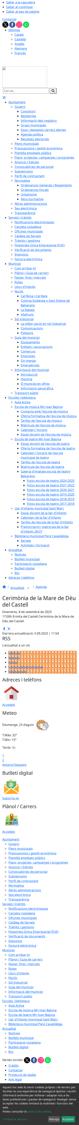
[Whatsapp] (26, 24)
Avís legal (15, 1079)
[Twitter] (5, 24)
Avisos (13, 662)
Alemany (21, 48)
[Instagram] (19, 24)
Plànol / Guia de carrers (25, 959)
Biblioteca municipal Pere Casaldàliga (35, 1024)
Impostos (15, 941)
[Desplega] (28, 588)
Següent (20, 765)
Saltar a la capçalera (20, 2)
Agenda (41, 587)
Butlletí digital (18, 1047)
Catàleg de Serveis (21, 922)
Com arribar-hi (19, 955)
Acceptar (68, 1119)
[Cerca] (53, 91)
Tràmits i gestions (21, 927)
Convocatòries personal (25, 667)
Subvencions (17, 876)
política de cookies (39, 1111)
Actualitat (17, 588)
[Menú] (4, 97)
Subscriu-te (10, 798)
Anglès (19, 44)
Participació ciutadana (24, 1042)
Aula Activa (16, 1005)
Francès (20, 53)
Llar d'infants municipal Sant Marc (33, 1019)
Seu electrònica (19, 895)
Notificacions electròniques (28, 909)
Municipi (8, 950)
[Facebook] (12, 24)
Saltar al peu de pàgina (22, 11)
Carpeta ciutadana (21, 913)
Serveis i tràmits (14, 904)
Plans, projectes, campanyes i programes (38, 862)
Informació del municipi (25, 992)
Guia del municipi (21, 987)
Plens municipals (20, 848)
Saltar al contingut (19, 7)
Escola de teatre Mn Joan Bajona (31, 1015)
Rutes (12, 969)
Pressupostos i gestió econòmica (32, 853)
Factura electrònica (22, 945)
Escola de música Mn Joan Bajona (32, 1010)
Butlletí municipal (21, 1038)
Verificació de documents (26, 936)
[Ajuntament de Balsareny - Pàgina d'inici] (24, 77)
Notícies (14, 653)
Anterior (8, 765)
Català (19, 35)
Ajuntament (10, 839)
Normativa (16, 885)
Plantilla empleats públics (26, 858)
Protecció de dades (22, 1075)
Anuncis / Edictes (20, 867)
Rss (10, 1052)
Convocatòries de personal (27, 872)
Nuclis (12, 978)
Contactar (9, 19)
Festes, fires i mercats (24, 964)
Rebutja (54, 1119)
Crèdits (13, 1065)
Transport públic (20, 996)
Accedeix (8, 705)
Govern (13, 844)
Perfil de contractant (23, 881)
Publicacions (17, 671)
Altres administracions (24, 890)
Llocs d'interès (18, 973)
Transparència (18, 899)
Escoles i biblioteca (16, 1001)
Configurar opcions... (16, 1119)
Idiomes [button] (14, 30)
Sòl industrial (17, 982)
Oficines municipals (22, 918)
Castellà (20, 39)
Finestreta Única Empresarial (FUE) (33, 932)
